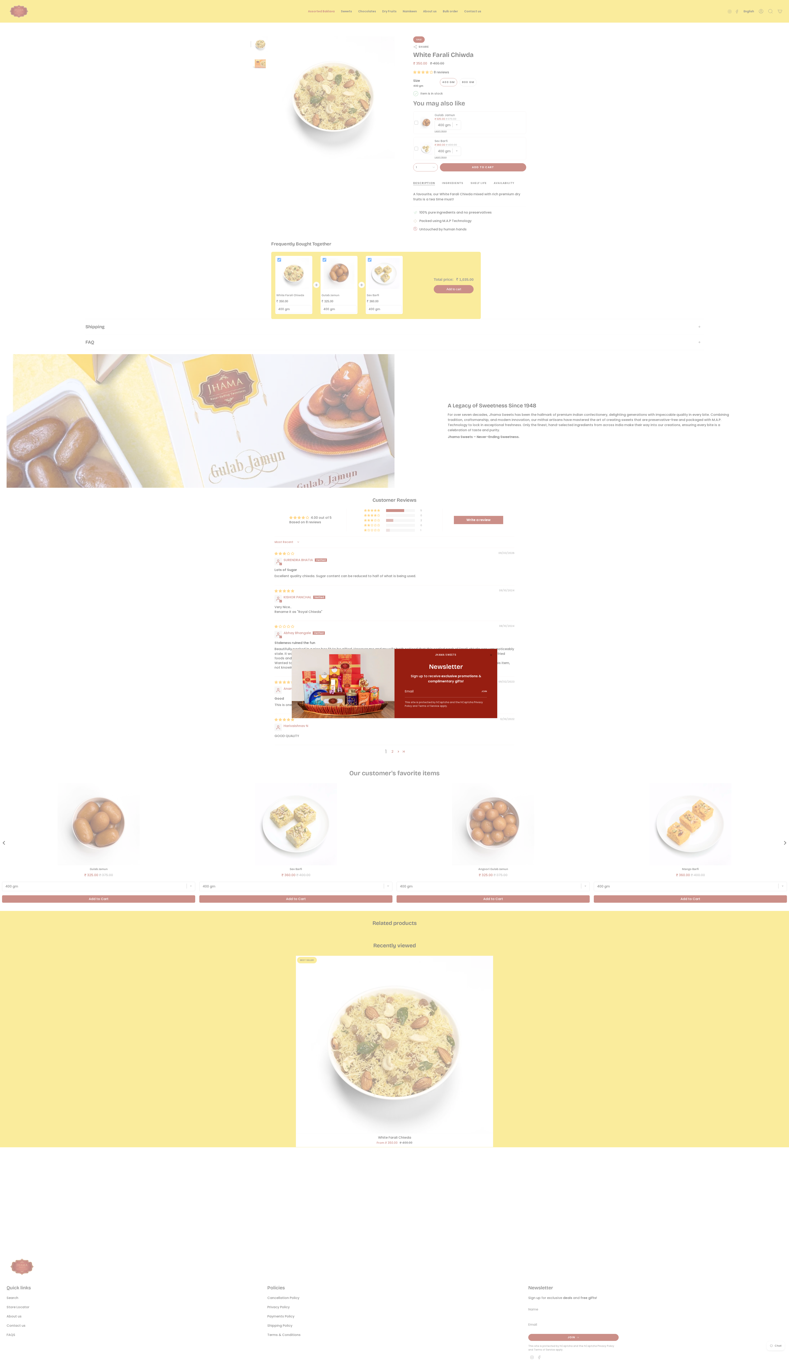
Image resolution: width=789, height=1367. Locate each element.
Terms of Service (428, 706)
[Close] (491, 655)
